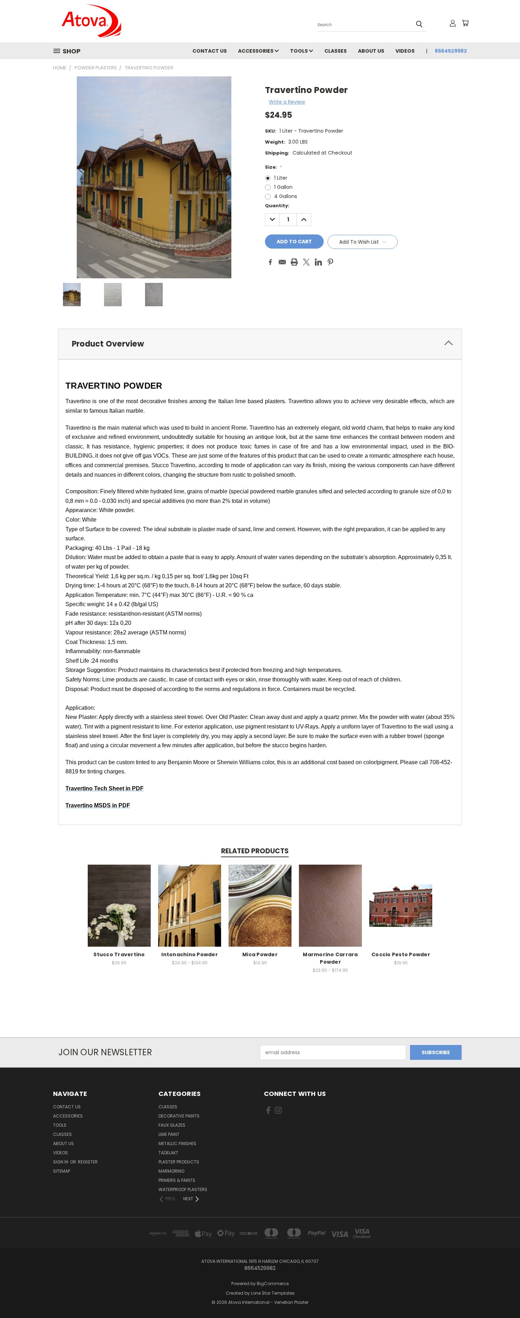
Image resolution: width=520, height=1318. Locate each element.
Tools (299, 50)
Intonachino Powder (189, 954)
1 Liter (280, 177)
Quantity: (277, 205)
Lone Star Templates (273, 1293)
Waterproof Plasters (182, 1189)
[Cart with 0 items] (465, 23)
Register (88, 1162)
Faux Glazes (171, 1125)
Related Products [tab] (255, 851)
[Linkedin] (318, 262)
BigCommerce (273, 1284)
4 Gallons (285, 196)
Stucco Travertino (119, 954)
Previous (501, 1296)
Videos (405, 50)
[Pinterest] (330, 262)
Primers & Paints (176, 1180)
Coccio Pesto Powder (400, 954)
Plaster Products (178, 1162)
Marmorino (171, 1171)
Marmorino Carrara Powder (330, 958)
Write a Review (287, 101)
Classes (335, 50)
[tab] (260, 344)
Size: (273, 167)
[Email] (282, 262)
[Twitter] (306, 262)
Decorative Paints (179, 1116)
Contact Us (209, 50)
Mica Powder (260, 954)
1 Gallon (283, 187)
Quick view (119, 904)
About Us (371, 50)
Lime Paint (168, 1134)
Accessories (256, 50)
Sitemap (61, 1171)
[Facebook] (270, 262)
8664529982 (451, 50)
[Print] (294, 262)
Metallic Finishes (177, 1143)
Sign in (61, 1162)
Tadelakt (168, 1153)
